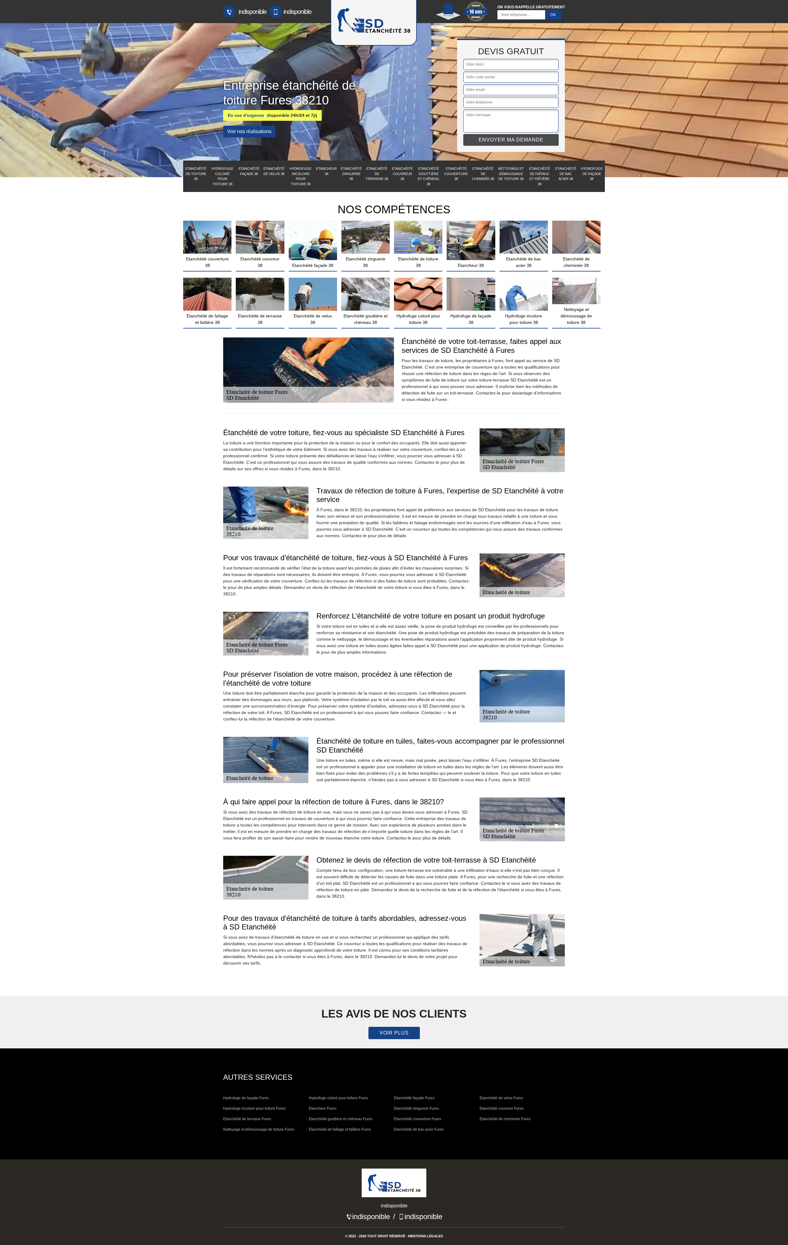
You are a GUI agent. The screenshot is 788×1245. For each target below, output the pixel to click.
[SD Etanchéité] (394, 1184)
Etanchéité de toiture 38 (195, 174)
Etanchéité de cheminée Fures (505, 1119)
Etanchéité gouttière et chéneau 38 (428, 176)
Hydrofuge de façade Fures (246, 1098)
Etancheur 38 (326, 171)
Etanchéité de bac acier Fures (419, 1129)
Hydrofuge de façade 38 (592, 174)
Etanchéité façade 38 (249, 171)
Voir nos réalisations (249, 131)
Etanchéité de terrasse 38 (377, 174)
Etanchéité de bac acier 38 (565, 174)
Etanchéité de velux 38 (273, 171)
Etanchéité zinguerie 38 (351, 174)
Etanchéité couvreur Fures (502, 1108)
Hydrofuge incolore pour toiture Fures (254, 1108)
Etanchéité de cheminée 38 (483, 174)
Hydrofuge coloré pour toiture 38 (222, 176)
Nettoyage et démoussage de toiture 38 (511, 174)
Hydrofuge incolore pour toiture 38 (301, 176)
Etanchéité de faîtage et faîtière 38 (539, 176)
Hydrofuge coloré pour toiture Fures (338, 1098)
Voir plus (394, 1032)
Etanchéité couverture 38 (456, 174)
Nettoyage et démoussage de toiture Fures (258, 1129)
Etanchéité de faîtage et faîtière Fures (340, 1129)
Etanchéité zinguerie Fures (416, 1108)
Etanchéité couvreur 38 (402, 174)
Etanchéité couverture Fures (417, 1119)
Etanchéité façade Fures (414, 1098)
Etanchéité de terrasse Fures (247, 1119)
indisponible (252, 11)
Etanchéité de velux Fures (501, 1098)
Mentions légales (425, 1236)
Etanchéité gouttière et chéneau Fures (340, 1119)
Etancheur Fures (322, 1108)
